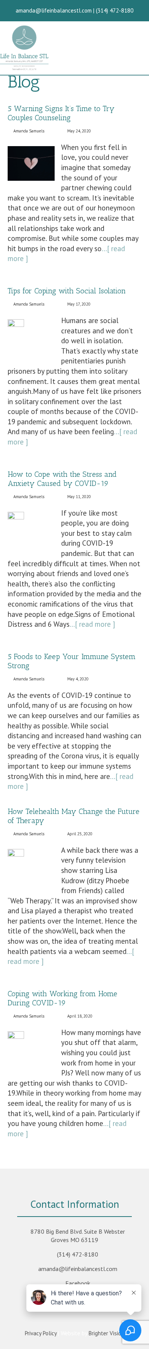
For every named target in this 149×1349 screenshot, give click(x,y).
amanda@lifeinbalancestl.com (77, 1269)
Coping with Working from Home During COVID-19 (62, 998)
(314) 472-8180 (77, 1254)
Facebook (77, 1283)
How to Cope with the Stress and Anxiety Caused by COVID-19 (62, 479)
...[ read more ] (92, 624)
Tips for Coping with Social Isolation (67, 290)
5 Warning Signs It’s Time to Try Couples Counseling (61, 113)
